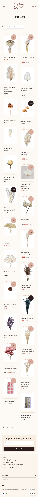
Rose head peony (9, 401)
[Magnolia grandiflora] (10, 106)
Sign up (19, 448)
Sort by (4, 27)
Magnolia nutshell (26, 121)
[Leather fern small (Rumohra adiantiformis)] (27, 75)
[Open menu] (4, 6)
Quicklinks (5, 475)
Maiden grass (8, 148)
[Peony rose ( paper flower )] (10, 258)
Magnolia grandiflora (10, 120)
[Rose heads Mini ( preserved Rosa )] (27, 401)
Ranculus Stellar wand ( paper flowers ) (10, 368)
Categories (5, 479)
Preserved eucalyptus (10, 335)
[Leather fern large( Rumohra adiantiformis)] (10, 73)
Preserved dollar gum (27, 318)
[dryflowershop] (19, 6)
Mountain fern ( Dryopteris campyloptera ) (26, 186)
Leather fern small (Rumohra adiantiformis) (26, 90)
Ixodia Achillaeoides (10, 57)
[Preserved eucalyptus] (10, 322)
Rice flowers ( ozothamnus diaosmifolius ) (25, 384)
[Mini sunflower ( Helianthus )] (10, 163)
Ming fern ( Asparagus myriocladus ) (25, 155)
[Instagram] (5, 486)
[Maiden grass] (10, 135)
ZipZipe (21, 489)
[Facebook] (3, 486)
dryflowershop (10, 489)
